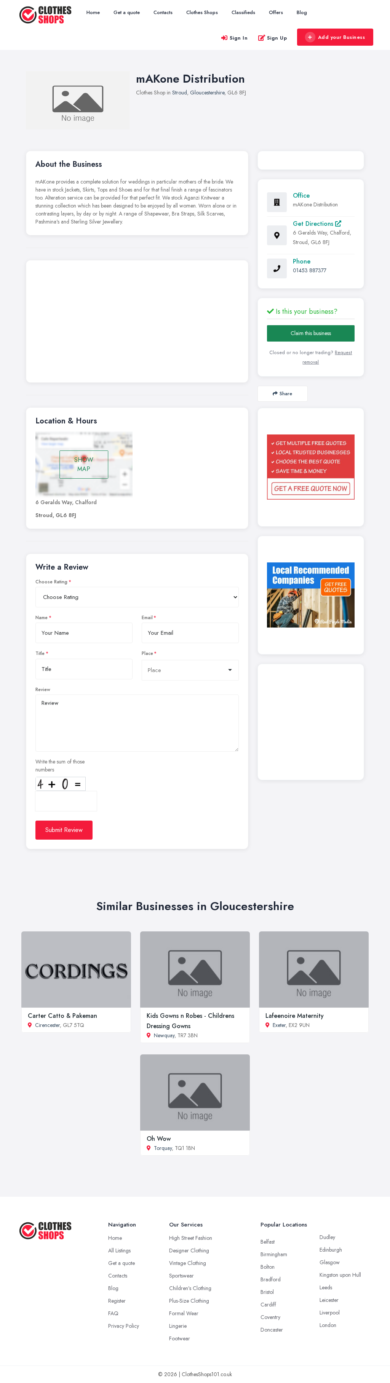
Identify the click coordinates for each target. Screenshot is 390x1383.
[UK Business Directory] (311, 595)
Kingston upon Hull (340, 1275)
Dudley (327, 1237)
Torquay (163, 1148)
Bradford (271, 1279)
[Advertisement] (137, 323)
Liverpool (330, 1312)
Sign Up (277, 38)
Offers (276, 12)
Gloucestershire (207, 92)
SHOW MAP (83, 464)
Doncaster (272, 1329)
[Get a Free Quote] (311, 467)
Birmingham (274, 1254)
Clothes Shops (202, 12)
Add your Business (341, 37)
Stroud (179, 92)
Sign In (239, 38)
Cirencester (47, 1025)
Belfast (268, 1242)
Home (93, 12)
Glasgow (330, 1262)
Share (286, 393)
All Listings (119, 1250)
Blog (302, 12)
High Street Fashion (190, 1238)
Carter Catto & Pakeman (62, 1015)
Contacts (163, 12)
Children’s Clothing (190, 1288)
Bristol (267, 1292)
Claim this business (311, 333)
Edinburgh (331, 1250)
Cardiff (268, 1304)
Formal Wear (183, 1313)
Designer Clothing (189, 1250)
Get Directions (314, 223)
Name (41, 617)
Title (40, 653)
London (328, 1325)
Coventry (270, 1317)
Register (117, 1301)
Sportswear (181, 1275)
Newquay (164, 1035)
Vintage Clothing (187, 1263)
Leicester (329, 1300)
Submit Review (64, 830)
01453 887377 (309, 270)
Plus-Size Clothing (189, 1301)
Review (42, 689)
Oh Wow (159, 1138)
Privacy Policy (123, 1326)
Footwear (179, 1338)
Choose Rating (51, 581)
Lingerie (178, 1326)
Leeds (326, 1287)
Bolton (268, 1267)
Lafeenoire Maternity (294, 1015)
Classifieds (243, 12)
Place (147, 653)
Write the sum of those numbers (60, 765)
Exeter (279, 1025)
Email (147, 617)
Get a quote (126, 12)
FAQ (113, 1313)
